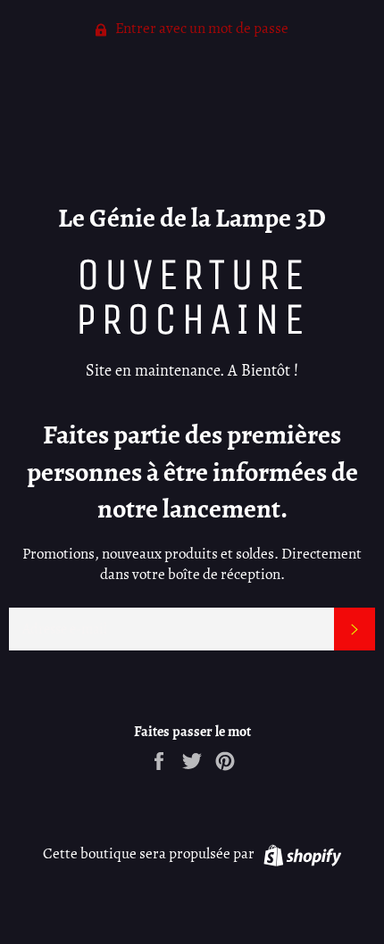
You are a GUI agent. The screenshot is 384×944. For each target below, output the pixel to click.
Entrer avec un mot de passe (200, 28)
